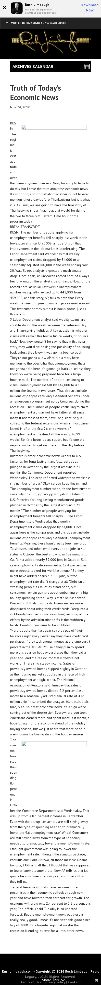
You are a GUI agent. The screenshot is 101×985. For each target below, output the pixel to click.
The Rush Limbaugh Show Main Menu (38, 23)
